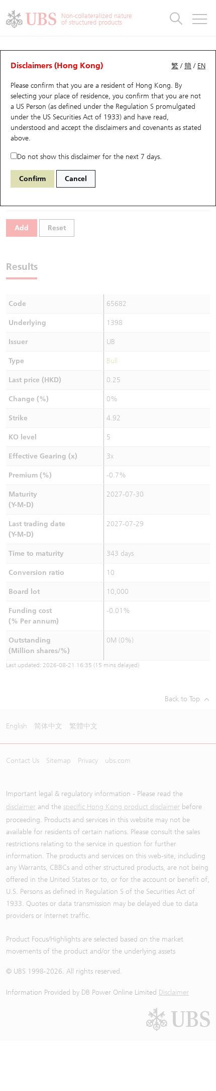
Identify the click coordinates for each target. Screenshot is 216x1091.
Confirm (32, 179)
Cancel (76, 179)
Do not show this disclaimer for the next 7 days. (89, 156)
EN (201, 66)
